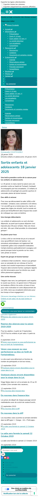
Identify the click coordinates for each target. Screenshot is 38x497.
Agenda (12, 60)
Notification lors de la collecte (15, 493)
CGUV (7, 469)
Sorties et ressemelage (18, 64)
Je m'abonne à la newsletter (11, 447)
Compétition (13, 46)
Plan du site (9, 462)
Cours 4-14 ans (15, 36)
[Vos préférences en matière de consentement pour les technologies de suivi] (34, 493)
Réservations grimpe (16, 62)
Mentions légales (11, 467)
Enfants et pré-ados (8, 299)
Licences (8, 465)
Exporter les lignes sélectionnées (13, 2)
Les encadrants (14, 43)
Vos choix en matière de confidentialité (21, 489)
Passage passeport (16, 67)
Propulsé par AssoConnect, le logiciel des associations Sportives (20, 481)
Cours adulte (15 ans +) (17, 38)
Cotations (12, 53)
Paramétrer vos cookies (13, 472)
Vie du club (20, 299)
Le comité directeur (16, 41)
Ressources (13, 50)
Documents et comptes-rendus (20, 55)
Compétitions (14, 69)
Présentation (14, 34)
